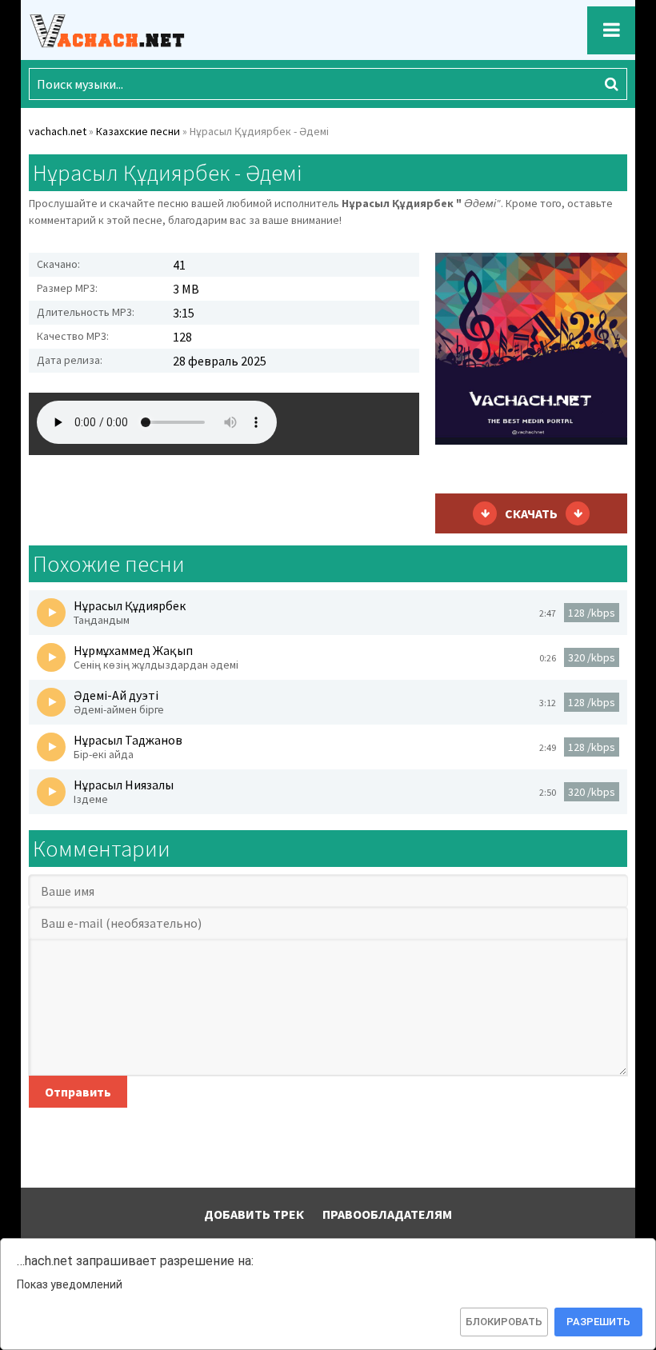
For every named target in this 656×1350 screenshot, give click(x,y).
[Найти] (611, 84)
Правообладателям (387, 1214)
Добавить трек (254, 1214)
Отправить (78, 1092)
